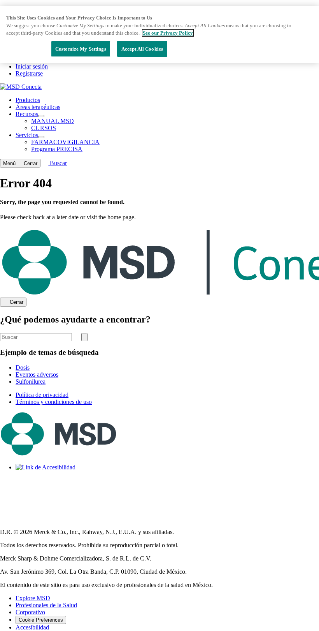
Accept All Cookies (142, 49)
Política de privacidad (42, 394)
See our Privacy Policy (168, 33)
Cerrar (16, 302)
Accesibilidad (32, 627)
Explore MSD (33, 598)
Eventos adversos (37, 374)
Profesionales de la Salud (46, 605)
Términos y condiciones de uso (54, 401)
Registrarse (29, 73)
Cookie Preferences (41, 620)
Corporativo (30, 612)
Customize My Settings (80, 49)
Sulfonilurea (31, 381)
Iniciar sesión (32, 66)
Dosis (23, 367)
